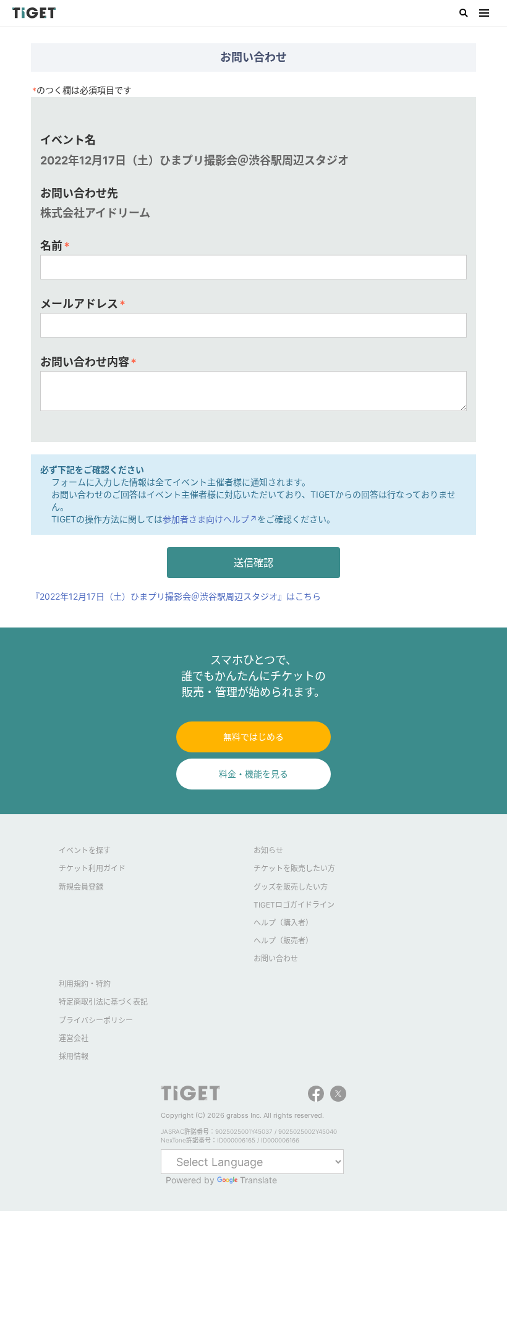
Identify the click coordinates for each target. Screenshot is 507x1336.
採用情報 (73, 1056)
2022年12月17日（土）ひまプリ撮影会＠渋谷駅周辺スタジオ (194, 160)
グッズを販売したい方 (291, 886)
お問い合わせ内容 (88, 362)
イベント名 (68, 140)
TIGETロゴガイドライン (294, 904)
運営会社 (73, 1038)
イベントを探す (85, 850)
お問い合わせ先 (79, 193)
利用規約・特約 (85, 984)
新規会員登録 (81, 886)
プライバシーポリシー (96, 1020)
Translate (258, 1180)
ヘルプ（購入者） (283, 922)
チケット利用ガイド (92, 868)
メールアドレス (83, 304)
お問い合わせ (276, 958)
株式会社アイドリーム (95, 212)
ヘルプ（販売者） (283, 940)
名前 (55, 246)
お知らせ (268, 850)
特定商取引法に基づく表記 (103, 1001)
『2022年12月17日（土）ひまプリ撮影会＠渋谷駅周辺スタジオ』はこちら (176, 596)
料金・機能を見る (253, 773)
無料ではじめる (253, 736)
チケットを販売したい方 (294, 868)
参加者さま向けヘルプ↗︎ (210, 519)
